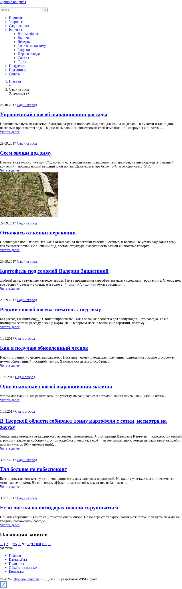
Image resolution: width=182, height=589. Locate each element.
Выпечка (24, 38)
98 (28, 544)
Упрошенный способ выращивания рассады (53, 114)
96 (19, 544)
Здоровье (16, 22)
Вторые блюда (29, 34)
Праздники (17, 70)
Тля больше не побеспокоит (33, 469)
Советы (14, 74)
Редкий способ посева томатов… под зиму (50, 309)
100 (38, 544)
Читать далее (10, 132)
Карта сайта (18, 559)
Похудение (17, 66)
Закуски (24, 50)
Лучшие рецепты (13, 2)
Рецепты (15, 30)
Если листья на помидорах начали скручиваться (59, 507)
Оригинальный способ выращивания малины (56, 386)
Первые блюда (29, 54)
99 (33, 544)
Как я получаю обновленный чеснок (44, 348)
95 (15, 544)
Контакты (16, 571)
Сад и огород (19, 26)
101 (44, 544)
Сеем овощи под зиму (25, 153)
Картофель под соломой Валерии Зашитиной (54, 271)
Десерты (24, 42)
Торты (22, 62)
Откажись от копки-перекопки (38, 233)
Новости (15, 18)
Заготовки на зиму (32, 46)
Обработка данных (23, 567)
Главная (15, 555)
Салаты (23, 58)
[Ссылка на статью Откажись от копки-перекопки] (29, 216)
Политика (16, 563)
